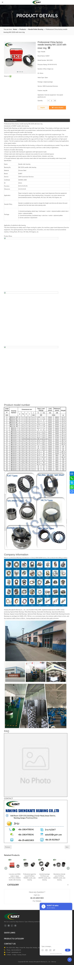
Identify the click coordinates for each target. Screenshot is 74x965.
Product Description (11, 120)
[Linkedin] (8, 926)
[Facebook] (15, 926)
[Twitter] (5, 926)
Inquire (42, 107)
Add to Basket (58, 107)
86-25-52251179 (16, 950)
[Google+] (12, 926)
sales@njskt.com (16, 952)
